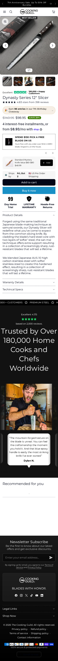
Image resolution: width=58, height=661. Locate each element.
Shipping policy (39, 633)
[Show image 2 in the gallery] (18, 81)
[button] (4, 12)
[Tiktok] (31, 595)
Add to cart (29, 182)
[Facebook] (16, 595)
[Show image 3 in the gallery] (29, 81)
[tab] (7, 81)
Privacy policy (20, 629)
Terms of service (19, 633)
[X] (26, 595)
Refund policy (38, 629)
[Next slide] (55, 3)
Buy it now (29, 190)
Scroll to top (30, 654)
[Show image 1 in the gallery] (7, 81)
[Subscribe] (51, 557)
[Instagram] (21, 595)
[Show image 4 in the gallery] (40, 81)
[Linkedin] (41, 595)
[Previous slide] (2, 3)
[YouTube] (36, 595)
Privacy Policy (34, 567)
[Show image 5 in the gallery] (50, 81)
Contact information (29, 637)
